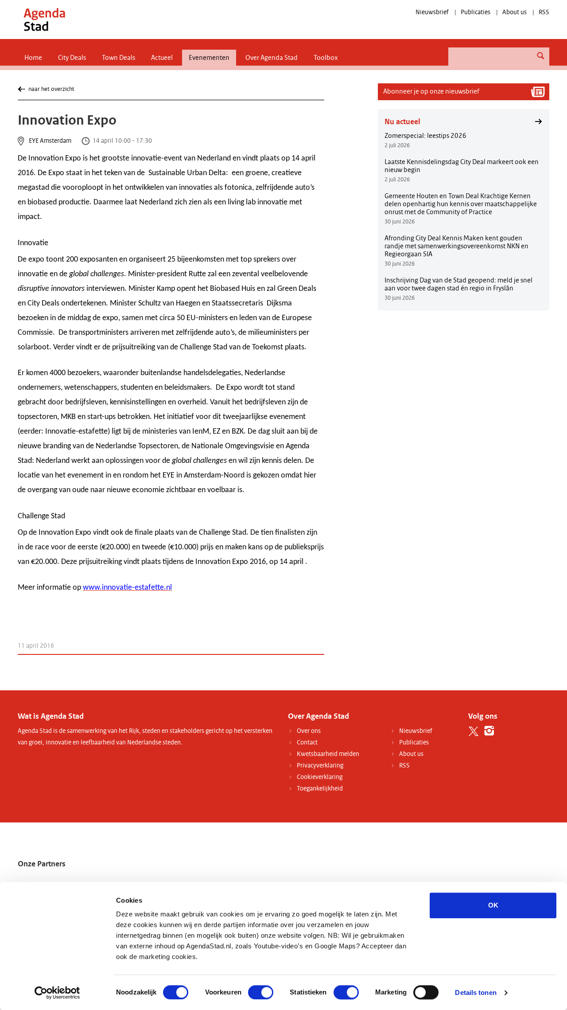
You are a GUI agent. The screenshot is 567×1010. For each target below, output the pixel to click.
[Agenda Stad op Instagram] (489, 730)
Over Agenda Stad (271, 58)
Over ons (309, 731)
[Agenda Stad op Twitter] (473, 730)
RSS (544, 12)
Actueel (162, 58)
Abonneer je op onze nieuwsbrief (431, 91)
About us (514, 12)
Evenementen (209, 58)
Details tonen (475, 992)
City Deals (72, 58)
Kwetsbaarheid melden (328, 754)
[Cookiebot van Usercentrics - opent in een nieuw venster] (57, 992)
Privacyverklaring (320, 765)
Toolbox (326, 58)
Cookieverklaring (319, 777)
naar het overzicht (51, 89)
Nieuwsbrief (432, 12)
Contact (307, 742)
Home (33, 58)
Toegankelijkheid (320, 788)
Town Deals (118, 58)
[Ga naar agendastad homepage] (44, 19)
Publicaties (475, 12)
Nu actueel (402, 121)
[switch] (260, 992)
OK (493, 905)
